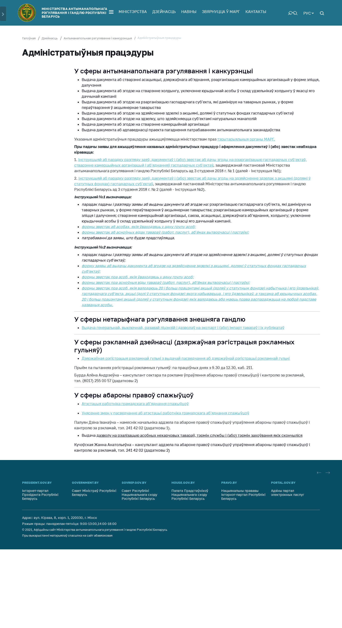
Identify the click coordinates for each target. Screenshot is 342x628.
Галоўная (29, 38)
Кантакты (255, 11)
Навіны (188, 11)
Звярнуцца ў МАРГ (221, 11)
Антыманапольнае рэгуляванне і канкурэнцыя (98, 38)
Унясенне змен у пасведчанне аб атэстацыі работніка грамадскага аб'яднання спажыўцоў (165, 413)
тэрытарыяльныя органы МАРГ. (246, 139)
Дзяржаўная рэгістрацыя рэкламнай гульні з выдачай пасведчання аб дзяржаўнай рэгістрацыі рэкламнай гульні (186, 358)
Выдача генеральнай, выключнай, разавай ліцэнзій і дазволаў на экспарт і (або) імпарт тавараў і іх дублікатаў (183, 327)
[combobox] (308, 13)
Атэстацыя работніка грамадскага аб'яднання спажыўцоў (135, 403)
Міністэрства (133, 11)
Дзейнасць (164, 11)
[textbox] (308, 13)
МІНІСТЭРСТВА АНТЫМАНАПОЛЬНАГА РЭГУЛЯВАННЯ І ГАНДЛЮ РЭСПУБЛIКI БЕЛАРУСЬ (74, 13)
